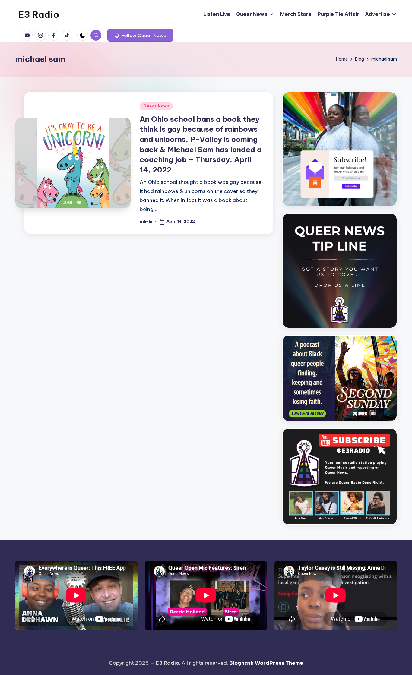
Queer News (156, 106)
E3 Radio (38, 14)
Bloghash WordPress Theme (266, 663)
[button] (140, 35)
